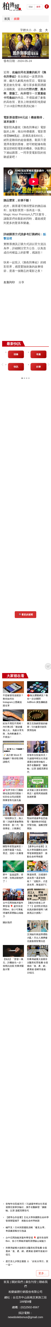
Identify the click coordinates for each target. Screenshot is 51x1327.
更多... (42, 1273)
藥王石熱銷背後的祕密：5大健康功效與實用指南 (37, 726)
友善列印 (9, 282)
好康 (38, 366)
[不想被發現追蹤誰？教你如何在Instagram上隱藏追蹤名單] (13, 687)
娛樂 (17, 18)
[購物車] (48, 666)
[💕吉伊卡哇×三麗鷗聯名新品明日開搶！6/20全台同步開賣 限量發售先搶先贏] (13, 782)
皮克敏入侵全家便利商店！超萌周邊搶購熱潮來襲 (37, 793)
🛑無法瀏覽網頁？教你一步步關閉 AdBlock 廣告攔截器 (37, 698)
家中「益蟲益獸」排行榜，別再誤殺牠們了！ (13, 878)
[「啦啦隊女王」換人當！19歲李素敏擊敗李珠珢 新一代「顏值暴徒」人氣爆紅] (13, 810)
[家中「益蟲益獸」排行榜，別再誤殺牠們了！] (13, 866)
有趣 (38, 354)
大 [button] (46, 30)
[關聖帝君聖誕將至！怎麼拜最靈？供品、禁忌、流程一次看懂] (13, 838)
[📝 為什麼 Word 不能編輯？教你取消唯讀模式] (13, 747)
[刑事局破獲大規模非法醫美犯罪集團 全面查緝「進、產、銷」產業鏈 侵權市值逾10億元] (37, 951)
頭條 (16, 354)
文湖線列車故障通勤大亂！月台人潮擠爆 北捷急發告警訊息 (38, 937)
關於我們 (7, 922)
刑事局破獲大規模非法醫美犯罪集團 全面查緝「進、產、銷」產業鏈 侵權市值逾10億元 (37, 966)
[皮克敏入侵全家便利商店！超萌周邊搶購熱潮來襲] (37, 782)
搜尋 (38, 7)
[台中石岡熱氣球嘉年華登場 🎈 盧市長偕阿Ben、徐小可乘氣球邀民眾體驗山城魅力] (13, 894)
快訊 (16, 366)
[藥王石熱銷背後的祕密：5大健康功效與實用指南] (37, 715)
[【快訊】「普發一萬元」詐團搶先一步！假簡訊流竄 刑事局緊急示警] (13, 951)
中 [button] (40, 30)
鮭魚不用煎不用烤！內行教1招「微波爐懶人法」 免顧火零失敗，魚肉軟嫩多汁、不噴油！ (13, 730)
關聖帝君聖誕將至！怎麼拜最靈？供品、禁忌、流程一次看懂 (13, 849)
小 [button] (34, 30)
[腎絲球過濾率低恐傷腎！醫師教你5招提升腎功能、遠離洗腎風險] (37, 810)
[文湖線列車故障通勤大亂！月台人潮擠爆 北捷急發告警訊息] (37, 926)
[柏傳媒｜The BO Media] (12, 6)
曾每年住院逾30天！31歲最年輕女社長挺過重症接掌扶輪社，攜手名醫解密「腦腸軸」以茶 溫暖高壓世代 (26, 1207)
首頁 (7, 18)
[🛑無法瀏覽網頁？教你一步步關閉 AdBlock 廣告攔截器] (37, 687)
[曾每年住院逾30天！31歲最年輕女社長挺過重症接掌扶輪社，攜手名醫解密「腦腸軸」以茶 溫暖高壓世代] (37, 747)
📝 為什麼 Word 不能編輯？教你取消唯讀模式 (13, 758)
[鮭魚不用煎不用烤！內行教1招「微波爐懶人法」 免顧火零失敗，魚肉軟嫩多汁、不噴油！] (13, 715)
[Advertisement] (25, 314)
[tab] (22, 378)
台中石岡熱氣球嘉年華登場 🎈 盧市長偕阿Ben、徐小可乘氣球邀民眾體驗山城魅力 (13, 909)
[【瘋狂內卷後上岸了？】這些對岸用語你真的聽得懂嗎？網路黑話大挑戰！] (37, 894)
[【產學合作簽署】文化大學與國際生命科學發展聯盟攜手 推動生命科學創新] (37, 838)
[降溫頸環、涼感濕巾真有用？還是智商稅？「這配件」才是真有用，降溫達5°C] (37, 866)
